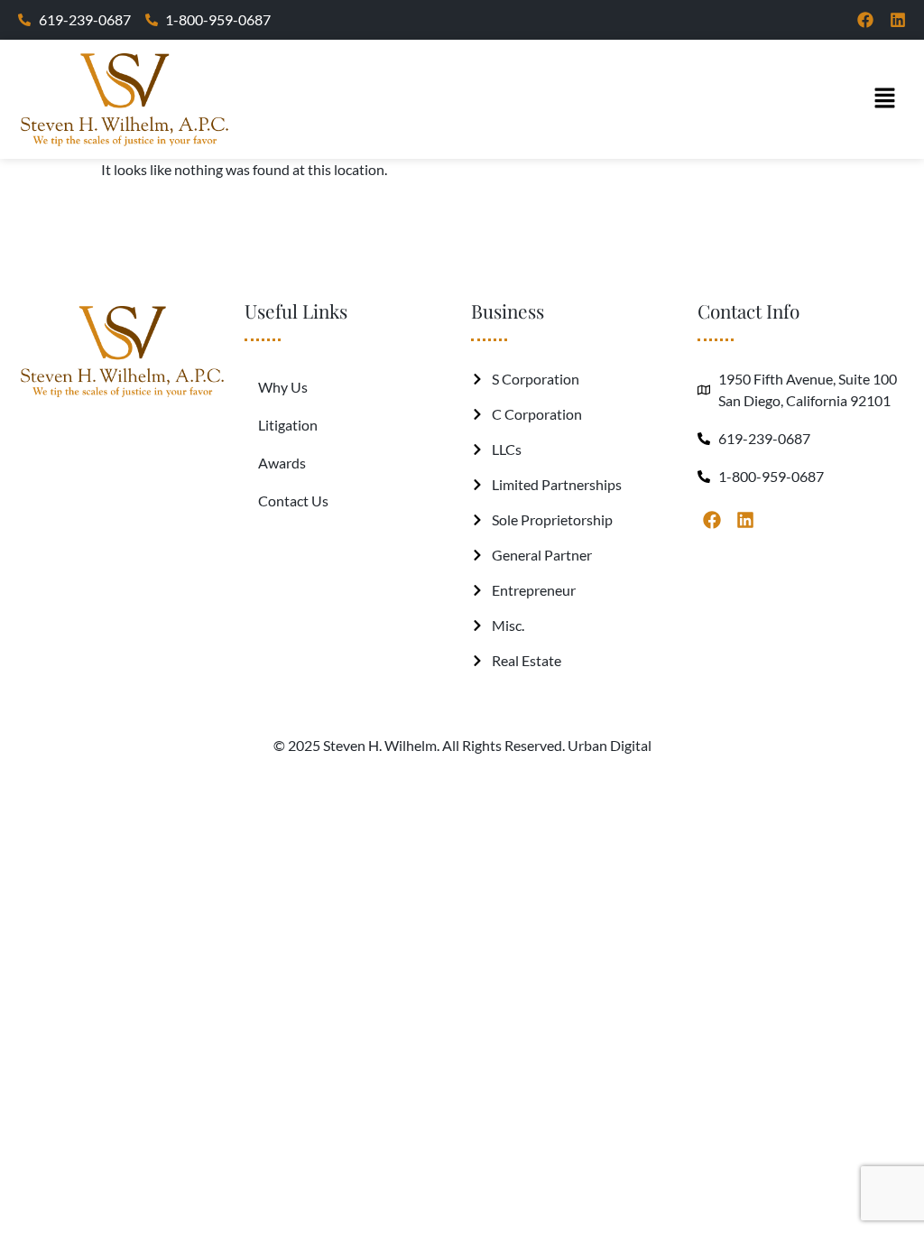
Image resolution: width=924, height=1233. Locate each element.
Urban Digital (609, 745)
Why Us (283, 386)
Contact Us (293, 500)
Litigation (288, 424)
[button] (884, 98)
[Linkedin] (898, 20)
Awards (282, 462)
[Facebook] (865, 20)
